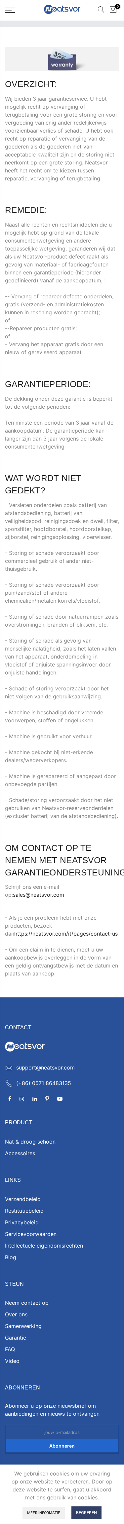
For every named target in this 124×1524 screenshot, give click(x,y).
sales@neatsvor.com (38, 894)
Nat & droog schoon (30, 1141)
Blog (10, 1257)
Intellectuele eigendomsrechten (44, 1245)
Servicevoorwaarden (31, 1234)
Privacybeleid (22, 1222)
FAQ (10, 1349)
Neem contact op (27, 1302)
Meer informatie (43, 1512)
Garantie (15, 1337)
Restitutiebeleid (24, 1210)
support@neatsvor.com (45, 1067)
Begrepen (86, 1512)
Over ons (16, 1314)
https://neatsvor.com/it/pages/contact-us (66, 933)
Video (12, 1361)
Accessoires (20, 1153)
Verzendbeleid (23, 1199)
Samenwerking (23, 1326)
